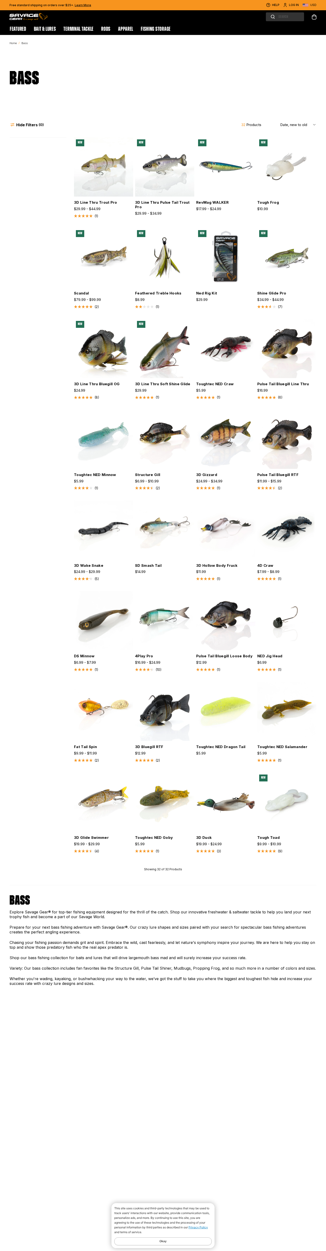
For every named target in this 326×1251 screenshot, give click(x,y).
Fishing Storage (156, 29)
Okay (163, 1241)
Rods (105, 29)
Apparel (125, 29)
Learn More (83, 5)
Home (13, 43)
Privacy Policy (198, 1227)
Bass (24, 43)
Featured (18, 29)
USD (313, 5)
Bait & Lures (45, 29)
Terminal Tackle (78, 29)
